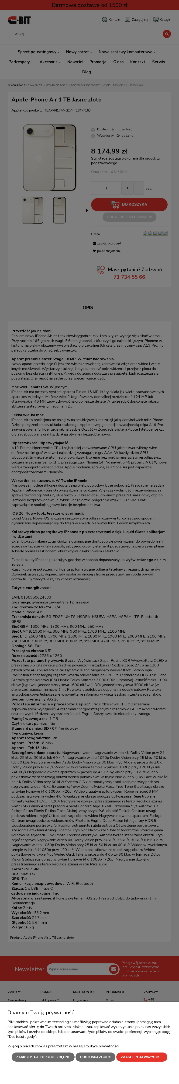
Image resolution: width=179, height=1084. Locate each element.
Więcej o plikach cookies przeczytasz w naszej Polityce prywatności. (63, 1046)
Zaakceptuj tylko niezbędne (43, 1057)
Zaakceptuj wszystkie (142, 1057)
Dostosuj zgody (95, 1057)
